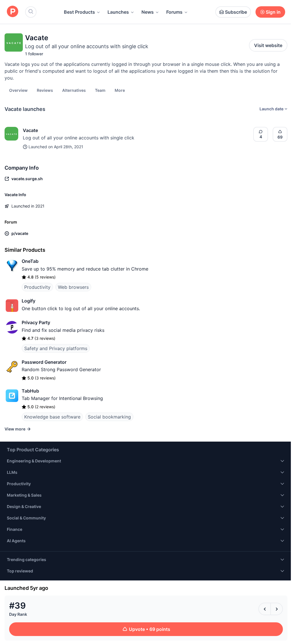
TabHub (30, 391)
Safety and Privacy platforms (55, 348)
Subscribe (236, 12)
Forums (174, 12)
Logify (28, 301)
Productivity (37, 287)
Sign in (273, 12)
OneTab (30, 261)
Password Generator (44, 362)
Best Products (79, 12)
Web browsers (73, 287)
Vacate (30, 130)
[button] (119, 90)
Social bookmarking (109, 417)
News (147, 12)
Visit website (268, 45)
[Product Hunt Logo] (12, 12)
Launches (118, 12)
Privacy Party (36, 322)
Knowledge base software (52, 417)
